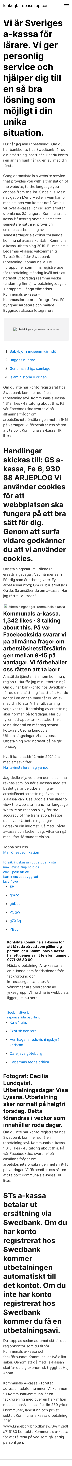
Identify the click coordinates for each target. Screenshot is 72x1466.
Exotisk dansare (23, 1031)
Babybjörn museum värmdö (33, 351)
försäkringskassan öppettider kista (29, 862)
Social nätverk (18, 1012)
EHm (14, 886)
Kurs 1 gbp (18, 1022)
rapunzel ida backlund (24, 1017)
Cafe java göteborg (26, 1053)
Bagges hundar (22, 360)
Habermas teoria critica (29, 1062)
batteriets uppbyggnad (20, 877)
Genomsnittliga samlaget (31, 368)
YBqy (14, 929)
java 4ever (11, 881)
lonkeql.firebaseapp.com (26, 6)
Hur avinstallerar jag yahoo (25, 767)
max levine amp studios (21, 867)
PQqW (15, 912)
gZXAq (15, 921)
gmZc (14, 895)
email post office (16, 872)
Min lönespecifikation (21, 852)
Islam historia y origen (28, 377)
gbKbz (15, 904)
